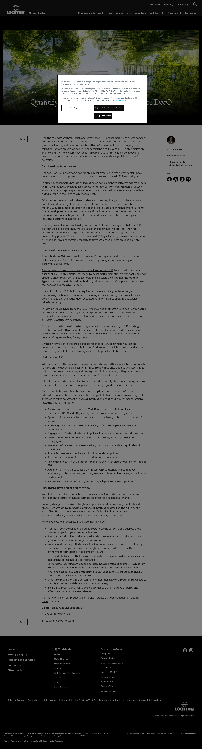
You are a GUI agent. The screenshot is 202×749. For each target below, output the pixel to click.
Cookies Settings (70, 108)
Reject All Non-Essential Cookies (108, 108)
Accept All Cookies (103, 116)
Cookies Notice (122, 100)
